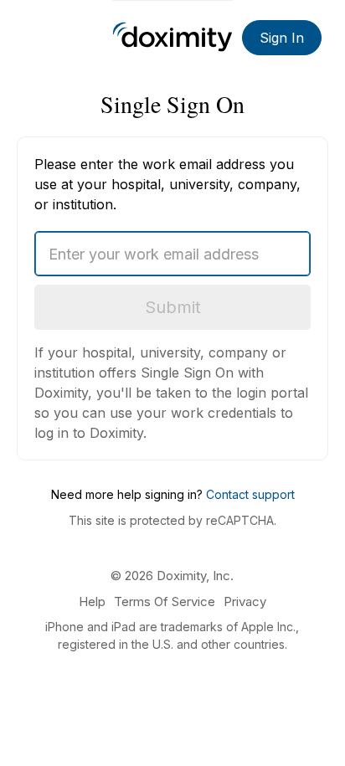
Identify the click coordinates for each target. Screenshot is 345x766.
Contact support (250, 494)
